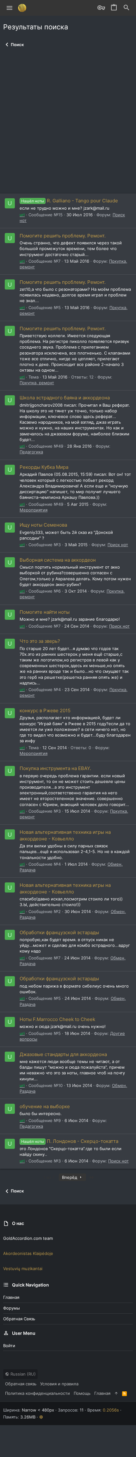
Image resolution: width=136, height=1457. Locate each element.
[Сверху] (116, 1393)
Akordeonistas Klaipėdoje (28, 1253)
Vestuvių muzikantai (22, 1268)
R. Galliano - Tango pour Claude (69, 201)
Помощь (82, 1393)
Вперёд (70, 1177)
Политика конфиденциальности (37, 1393)
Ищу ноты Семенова (43, 525)
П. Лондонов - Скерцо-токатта (69, 1141)
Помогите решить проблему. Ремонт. (63, 236)
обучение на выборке (45, 1106)
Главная (11, 1297)
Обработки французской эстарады (59, 932)
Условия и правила (59, 1383)
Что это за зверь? (40, 641)
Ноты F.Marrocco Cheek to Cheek (57, 1019)
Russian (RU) (22, 1373)
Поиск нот (118, 544)
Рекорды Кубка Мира (44, 467)
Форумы (11, 1308)
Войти (9, 1345)
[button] (9, 8)
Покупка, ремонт (37, 382)
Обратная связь (19, 1318)
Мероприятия (33, 509)
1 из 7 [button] (48, 1177)
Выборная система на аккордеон (58, 560)
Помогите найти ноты (45, 612)
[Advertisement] (68, 122)
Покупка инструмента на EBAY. (55, 768)
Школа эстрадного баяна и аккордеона (65, 398)
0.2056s (111, 1409)
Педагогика (31, 451)
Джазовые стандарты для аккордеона (63, 1054)
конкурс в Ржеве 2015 (45, 711)
